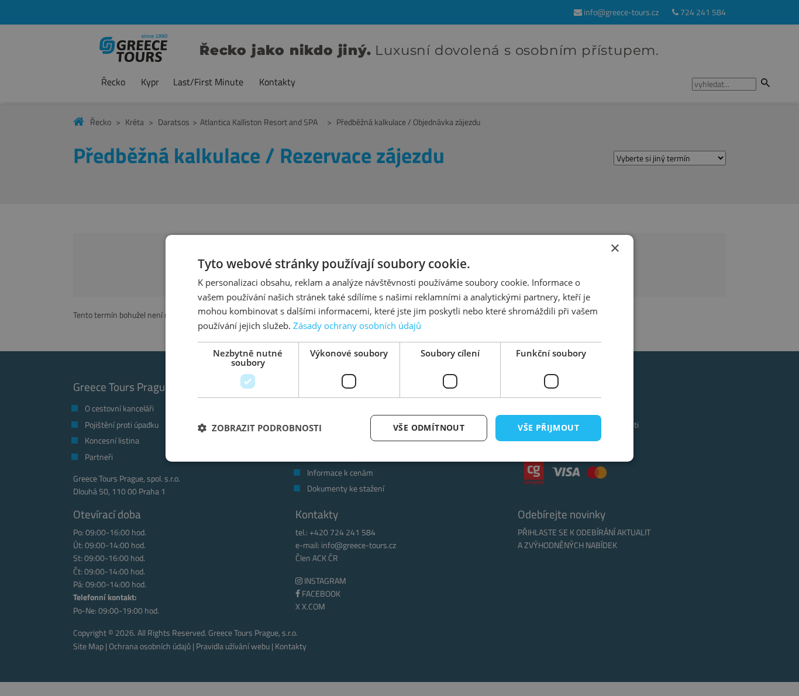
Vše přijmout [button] (548, 427)
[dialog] (399, 347)
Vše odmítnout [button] (428, 427)
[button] (260, 427)
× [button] (614, 248)
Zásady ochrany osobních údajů (357, 325)
